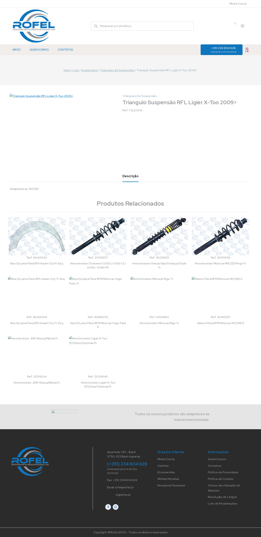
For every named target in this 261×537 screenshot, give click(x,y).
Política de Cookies (221, 479)
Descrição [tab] (130, 176)
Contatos (65, 49)
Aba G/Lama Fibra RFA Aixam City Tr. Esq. (37, 323)
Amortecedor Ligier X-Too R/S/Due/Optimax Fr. (98, 384)
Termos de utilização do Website (224, 488)
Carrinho (163, 466)
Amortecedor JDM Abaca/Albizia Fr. (36, 382)
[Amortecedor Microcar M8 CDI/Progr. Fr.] (220, 236)
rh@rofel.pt (123, 495)
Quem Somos (39, 49)
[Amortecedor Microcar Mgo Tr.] (159, 296)
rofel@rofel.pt (124, 487)
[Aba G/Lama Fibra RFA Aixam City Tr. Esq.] (37, 296)
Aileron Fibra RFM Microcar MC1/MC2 (220, 323)
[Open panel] (242, 26)
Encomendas (166, 472)
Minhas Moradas (168, 479)
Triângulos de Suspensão (140, 96)
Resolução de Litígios (222, 497)
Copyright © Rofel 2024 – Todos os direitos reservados (130, 532)
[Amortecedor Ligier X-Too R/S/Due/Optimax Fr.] (98, 355)
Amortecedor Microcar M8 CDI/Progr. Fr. (220, 263)
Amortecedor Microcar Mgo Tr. (159, 323)
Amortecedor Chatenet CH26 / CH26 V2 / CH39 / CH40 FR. (98, 265)
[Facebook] (108, 507)
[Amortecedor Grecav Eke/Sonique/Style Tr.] (159, 236)
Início (17, 49)
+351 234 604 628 (223, 49)
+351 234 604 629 (125, 480)
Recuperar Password (171, 485)
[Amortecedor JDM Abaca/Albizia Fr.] (37, 355)
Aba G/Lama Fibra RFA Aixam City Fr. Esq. (37, 263)
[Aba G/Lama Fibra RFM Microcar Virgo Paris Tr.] (98, 296)
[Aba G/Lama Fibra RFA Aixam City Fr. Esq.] (37, 236)
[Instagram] (115, 507)
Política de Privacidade (223, 472)
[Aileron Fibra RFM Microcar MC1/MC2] (220, 296)
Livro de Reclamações (222, 503)
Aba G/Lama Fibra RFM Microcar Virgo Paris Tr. (98, 325)
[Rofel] (34, 26)
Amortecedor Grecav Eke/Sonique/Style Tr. (159, 265)
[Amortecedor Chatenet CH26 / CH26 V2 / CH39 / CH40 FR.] (98, 236)
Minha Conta (237, 4)
